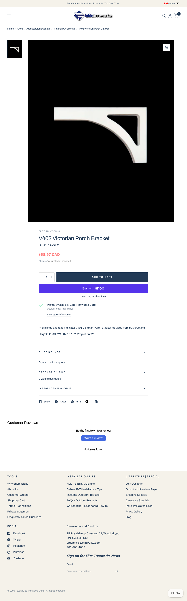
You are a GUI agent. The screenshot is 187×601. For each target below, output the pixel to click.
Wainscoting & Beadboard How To (87, 505)
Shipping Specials (136, 494)
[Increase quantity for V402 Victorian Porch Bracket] (51, 277)
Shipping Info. (50, 352)
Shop (20, 29)
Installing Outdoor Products (83, 494)
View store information (59, 315)
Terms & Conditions (19, 505)
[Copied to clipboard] (97, 402)
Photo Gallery (134, 511)
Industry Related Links (139, 505)
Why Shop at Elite (17, 483)
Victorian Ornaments (64, 29)
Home (10, 29)
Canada (172, 3)
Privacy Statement (18, 511)
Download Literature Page (141, 489)
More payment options (93, 296)
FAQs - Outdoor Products (82, 500)
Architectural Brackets (38, 29)
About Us (13, 489)
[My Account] (170, 16)
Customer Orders (17, 494)
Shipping (43, 261)
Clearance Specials (137, 500)
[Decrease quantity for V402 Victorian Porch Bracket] (41, 277)
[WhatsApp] (87, 401)
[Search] (164, 16)
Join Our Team (134, 483)
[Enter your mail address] (116, 571)
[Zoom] (166, 47)
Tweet (63, 401)
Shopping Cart (16, 500)
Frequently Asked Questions (24, 517)
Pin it (78, 401)
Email (70, 564)
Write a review (93, 438)
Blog (128, 517)
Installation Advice (55, 388)
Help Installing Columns (81, 483)
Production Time (52, 372)
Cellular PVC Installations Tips (84, 489)
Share (46, 401)
